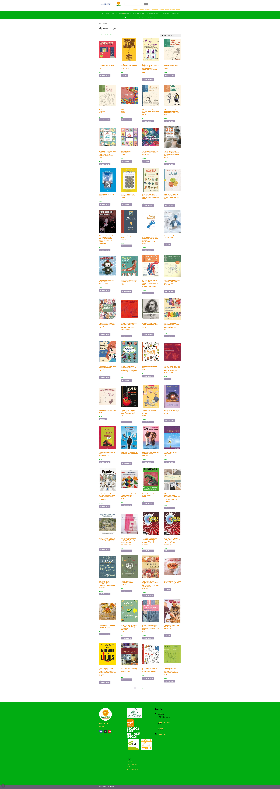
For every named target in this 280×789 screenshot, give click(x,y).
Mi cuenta (160, 4)
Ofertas (162, 9)
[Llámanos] (155, 728)
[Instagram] (105, 731)
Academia (147, 9)
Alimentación (127, 13)
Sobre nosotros (103, 723)
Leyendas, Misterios (140, 17)
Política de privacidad (132, 764)
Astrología (114, 13)
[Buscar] (146, 4)
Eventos (178, 9)
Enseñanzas (166, 13)
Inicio (100, 23)
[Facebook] (101, 731)
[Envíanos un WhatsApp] (155, 722)
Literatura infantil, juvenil (153, 13)
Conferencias (155, 9)
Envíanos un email (162, 734)
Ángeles (121, 13)
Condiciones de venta (132, 766)
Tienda (102, 13)
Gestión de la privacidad (132, 769)
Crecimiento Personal (138, 13)
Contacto (101, 726)
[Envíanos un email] (155, 734)
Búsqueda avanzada (138, 9)
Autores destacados (152, 17)
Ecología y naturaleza (127, 17)
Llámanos (160, 728)
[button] (3, 786)
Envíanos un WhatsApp (164, 722)
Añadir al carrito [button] (104, 75)
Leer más (124, 75)
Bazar (107, 13)
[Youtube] (109, 731)
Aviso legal (129, 761)
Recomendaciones (170, 9)
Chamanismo (175, 13)
